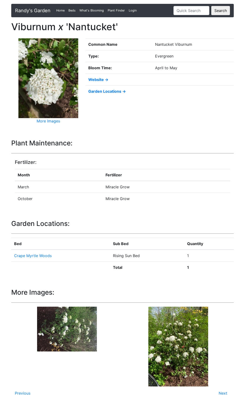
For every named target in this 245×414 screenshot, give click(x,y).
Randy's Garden (32, 10)
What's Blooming (91, 10)
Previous (22, 393)
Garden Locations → (107, 91)
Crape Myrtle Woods (33, 255)
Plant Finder (116, 10)
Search (220, 10)
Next (223, 393)
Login (133, 10)
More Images (48, 121)
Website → (98, 79)
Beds (72, 10)
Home (61, 10)
